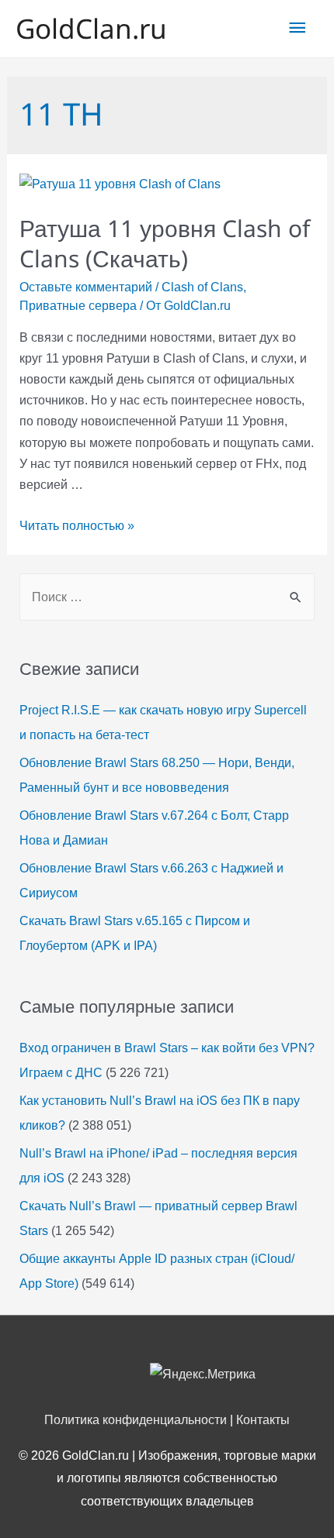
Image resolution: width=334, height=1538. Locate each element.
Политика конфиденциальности (135, 1419)
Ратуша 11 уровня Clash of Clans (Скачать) (164, 243)
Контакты (263, 1419)
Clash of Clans (202, 287)
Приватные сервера (78, 305)
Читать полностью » (76, 525)
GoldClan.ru (91, 28)
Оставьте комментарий (85, 287)
